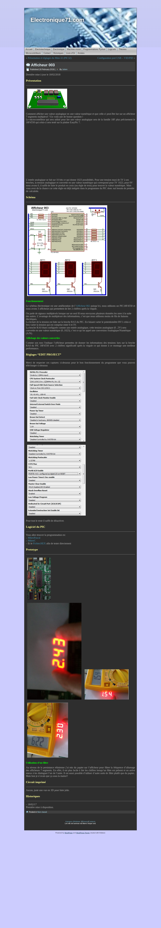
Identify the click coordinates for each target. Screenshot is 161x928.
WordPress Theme (83, 833)
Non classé (42, 812)
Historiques (58, 53)
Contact (47, 53)
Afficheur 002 (83, 305)
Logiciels (112, 49)
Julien (64, 69)
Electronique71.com (57, 20)
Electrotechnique (42, 49)
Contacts (92, 821)
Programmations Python (94, 49)
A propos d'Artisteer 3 (73, 821)
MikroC (32, 540)
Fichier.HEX (39, 543)
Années (81, 53)
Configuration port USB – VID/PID (115, 58)
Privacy (85, 821)
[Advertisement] (80, 151)
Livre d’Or (70, 53)
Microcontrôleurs (33, 53)
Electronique (58, 49)
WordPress (68, 833)
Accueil (29, 49)
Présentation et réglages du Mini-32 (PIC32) (50, 58)
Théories (123, 49)
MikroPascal (34, 537)
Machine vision (74, 49)
